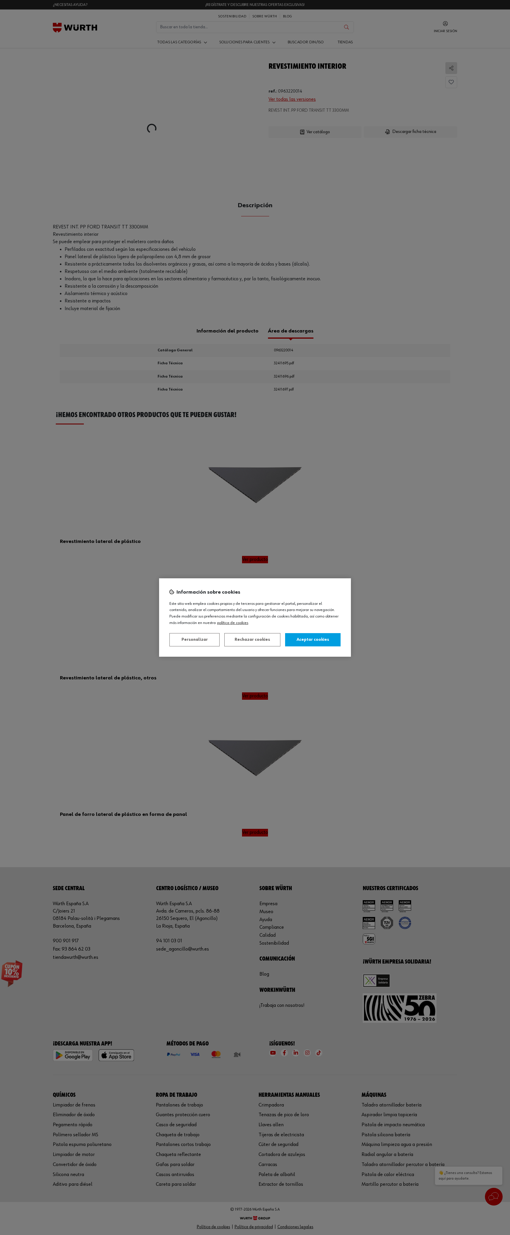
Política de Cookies (232, 623)
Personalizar (195, 640)
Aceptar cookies (313, 640)
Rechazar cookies (252, 640)
